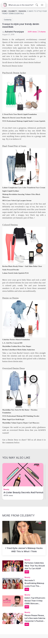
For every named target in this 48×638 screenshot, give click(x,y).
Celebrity (12, 11)
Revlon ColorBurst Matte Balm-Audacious (18, 350)
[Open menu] (42, 5)
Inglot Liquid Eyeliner (10, 191)
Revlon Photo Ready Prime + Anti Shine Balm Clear (22, 266)
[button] (21, 5)
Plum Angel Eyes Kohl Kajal (13, 419)
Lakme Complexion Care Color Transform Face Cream (23, 187)
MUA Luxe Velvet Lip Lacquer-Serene (16, 200)
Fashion (22, 11)
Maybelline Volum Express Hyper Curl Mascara (20, 423)
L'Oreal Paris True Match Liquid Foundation (19, 114)
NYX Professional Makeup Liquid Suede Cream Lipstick (23, 121)
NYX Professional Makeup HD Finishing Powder (20, 416)
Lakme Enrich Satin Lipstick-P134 (15, 273)
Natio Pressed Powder (10, 270)
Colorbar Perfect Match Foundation (16, 339)
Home (4, 11)
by (13, 31)
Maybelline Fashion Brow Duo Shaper (16, 346)
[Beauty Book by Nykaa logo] (4, 5)
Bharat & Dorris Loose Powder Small (16, 118)
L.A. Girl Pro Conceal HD (12, 343)
